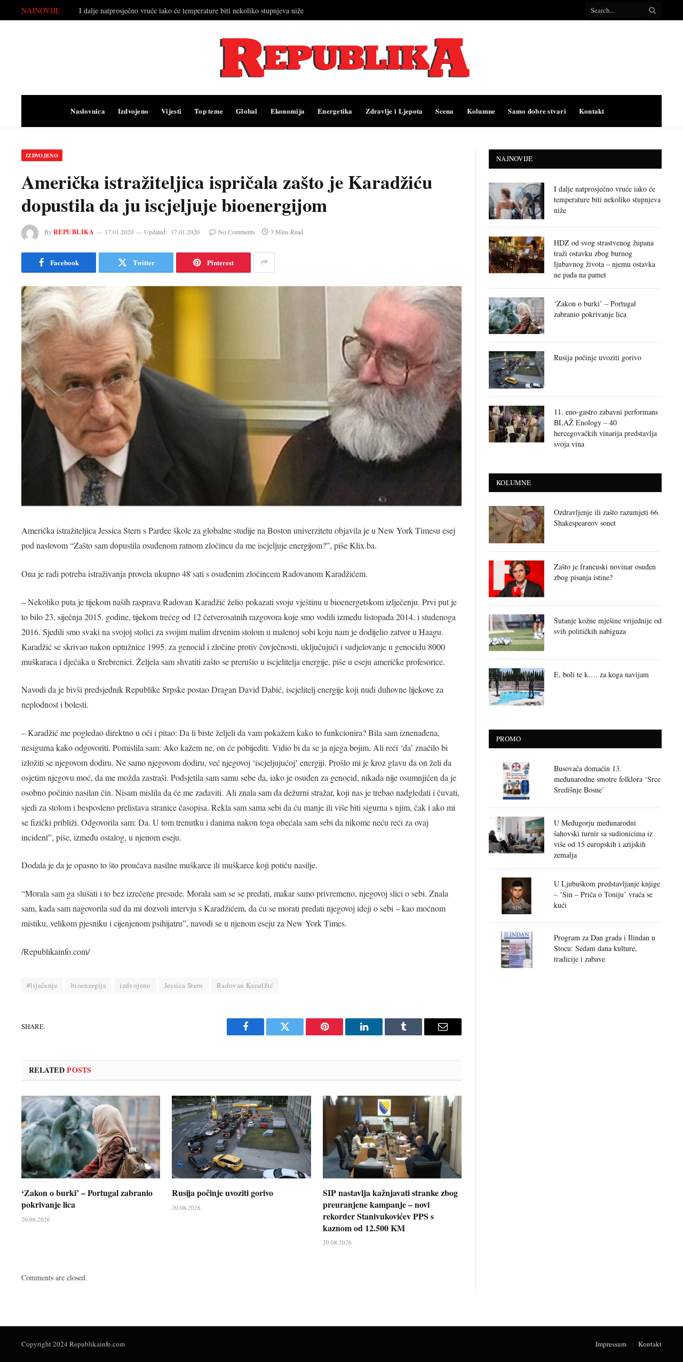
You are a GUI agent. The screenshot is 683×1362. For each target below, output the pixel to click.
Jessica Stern (183, 985)
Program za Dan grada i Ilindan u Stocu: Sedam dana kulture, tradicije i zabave (604, 948)
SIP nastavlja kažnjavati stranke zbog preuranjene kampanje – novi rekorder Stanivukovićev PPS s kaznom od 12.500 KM (390, 1210)
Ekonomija (288, 111)
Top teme (208, 111)
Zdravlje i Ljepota (394, 111)
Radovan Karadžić (245, 985)
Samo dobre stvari (537, 111)
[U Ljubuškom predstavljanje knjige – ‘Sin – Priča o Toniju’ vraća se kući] (516, 895)
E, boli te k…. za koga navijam (601, 674)
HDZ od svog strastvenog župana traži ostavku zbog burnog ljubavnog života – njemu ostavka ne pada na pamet (199, 10)
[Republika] (341, 57)
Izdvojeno (133, 111)
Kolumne (481, 111)
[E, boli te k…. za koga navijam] (516, 686)
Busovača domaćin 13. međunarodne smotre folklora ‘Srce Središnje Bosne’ (607, 779)
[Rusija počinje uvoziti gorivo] (241, 1137)
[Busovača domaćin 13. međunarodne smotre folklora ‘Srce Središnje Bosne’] (516, 780)
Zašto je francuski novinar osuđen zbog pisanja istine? (605, 571)
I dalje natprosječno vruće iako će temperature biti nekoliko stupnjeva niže (607, 199)
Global (247, 111)
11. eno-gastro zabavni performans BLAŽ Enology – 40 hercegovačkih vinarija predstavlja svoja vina (606, 428)
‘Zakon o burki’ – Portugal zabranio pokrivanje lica (87, 1198)
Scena (444, 111)
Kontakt (592, 111)
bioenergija (88, 985)
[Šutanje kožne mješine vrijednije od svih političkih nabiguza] (516, 632)
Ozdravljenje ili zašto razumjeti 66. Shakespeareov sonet (607, 517)
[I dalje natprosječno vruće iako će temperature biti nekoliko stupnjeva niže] (516, 201)
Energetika (335, 111)
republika (73, 231)
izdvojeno (135, 985)
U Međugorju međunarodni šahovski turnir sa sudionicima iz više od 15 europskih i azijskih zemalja (603, 839)
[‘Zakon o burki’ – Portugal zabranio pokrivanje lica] (90, 1137)
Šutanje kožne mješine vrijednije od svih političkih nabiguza (608, 625)
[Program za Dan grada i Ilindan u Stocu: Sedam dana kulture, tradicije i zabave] (516, 949)
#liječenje (42, 985)
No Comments (236, 231)
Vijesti (171, 111)
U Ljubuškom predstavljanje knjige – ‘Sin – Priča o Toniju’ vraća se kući (607, 894)
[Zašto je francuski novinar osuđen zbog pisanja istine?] (516, 578)
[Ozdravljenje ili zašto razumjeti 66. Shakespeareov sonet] (516, 524)
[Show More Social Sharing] (264, 262)
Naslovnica (87, 111)
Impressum (610, 1344)
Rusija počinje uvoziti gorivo (222, 1193)
